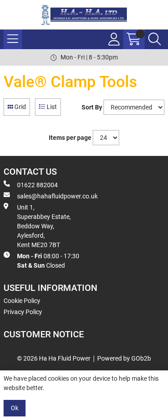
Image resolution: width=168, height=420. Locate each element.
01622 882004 (37, 185)
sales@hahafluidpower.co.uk (57, 196)
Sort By (92, 107)
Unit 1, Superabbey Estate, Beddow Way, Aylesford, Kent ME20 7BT (44, 226)
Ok (14, 408)
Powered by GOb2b (124, 358)
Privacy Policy (23, 311)
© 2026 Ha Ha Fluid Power (53, 358)
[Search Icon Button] (154, 39)
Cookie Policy (22, 300)
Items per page (70, 137)
